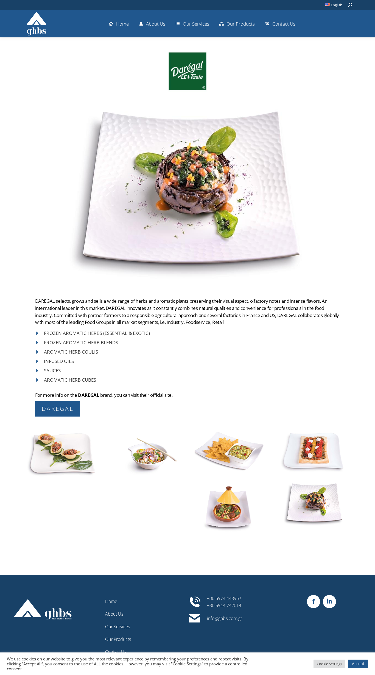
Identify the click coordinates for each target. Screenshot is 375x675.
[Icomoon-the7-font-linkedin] (329, 601)
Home (111, 601)
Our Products (118, 639)
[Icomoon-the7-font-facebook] (313, 601)
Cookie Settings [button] (329, 663)
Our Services (117, 627)
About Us (114, 614)
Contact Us (115, 652)
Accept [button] (358, 663)
